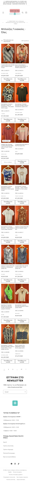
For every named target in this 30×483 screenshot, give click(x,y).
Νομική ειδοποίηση (21, 479)
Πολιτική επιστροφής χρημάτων (16, 474)
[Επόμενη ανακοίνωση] (27, 22)
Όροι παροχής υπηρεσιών (22, 477)
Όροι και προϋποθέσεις (9, 456)
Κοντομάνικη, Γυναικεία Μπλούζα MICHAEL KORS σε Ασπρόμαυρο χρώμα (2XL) (21, 105)
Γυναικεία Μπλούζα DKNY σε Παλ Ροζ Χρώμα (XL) (22, 145)
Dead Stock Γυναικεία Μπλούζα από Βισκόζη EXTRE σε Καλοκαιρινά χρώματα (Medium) (6, 306)
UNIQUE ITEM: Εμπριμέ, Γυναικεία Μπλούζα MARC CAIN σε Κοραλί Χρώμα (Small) (7, 146)
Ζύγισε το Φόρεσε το (12, 470)
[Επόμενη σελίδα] (26, 369)
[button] (3, 12)
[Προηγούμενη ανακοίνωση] (3, 22)
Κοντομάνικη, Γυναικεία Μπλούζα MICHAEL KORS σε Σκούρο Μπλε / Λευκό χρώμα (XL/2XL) (7, 347)
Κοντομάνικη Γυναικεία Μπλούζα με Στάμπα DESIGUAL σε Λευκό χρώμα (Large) (7, 188)
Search (5, 442)
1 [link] (4, 369)
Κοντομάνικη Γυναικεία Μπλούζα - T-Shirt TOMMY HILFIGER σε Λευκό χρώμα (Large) (21, 188)
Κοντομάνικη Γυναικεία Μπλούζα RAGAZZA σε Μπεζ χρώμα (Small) (21, 306)
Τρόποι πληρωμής (8, 449)
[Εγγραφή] (25, 392)
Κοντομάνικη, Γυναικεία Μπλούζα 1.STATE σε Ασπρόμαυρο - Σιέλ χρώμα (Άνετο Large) (7, 105)
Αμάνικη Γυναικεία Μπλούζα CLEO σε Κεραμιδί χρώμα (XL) (21, 228)
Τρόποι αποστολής (8, 445)
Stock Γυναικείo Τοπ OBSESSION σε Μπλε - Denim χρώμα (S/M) (20, 346)
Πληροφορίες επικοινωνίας (9, 477)
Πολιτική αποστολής (10, 479)
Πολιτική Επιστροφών (9, 453)
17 (21, 369)
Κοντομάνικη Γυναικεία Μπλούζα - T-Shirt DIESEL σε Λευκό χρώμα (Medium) (8, 228)
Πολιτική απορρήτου (17, 472)
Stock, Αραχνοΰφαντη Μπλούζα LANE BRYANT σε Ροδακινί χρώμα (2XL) (21, 66)
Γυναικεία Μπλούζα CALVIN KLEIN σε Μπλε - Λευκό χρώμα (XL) (21, 267)
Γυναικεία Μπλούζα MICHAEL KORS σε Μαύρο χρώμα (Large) (8, 66)
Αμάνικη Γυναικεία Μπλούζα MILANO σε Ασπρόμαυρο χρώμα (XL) (7, 267)
